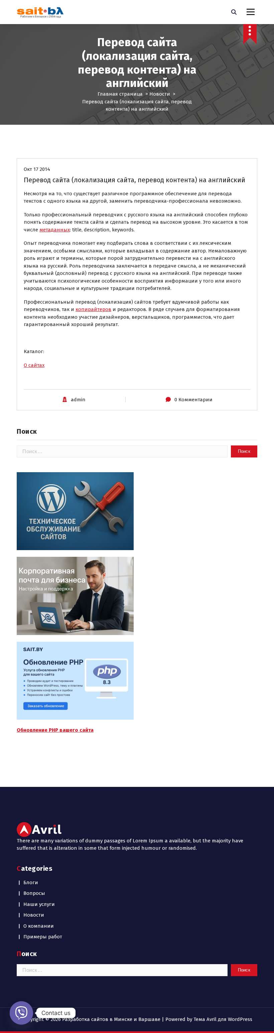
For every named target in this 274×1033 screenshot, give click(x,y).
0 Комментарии (193, 400)
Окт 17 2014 (37, 169)
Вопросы (34, 893)
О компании (38, 926)
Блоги (30, 883)
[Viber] (21, 1013)
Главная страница (120, 94)
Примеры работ (42, 937)
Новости (159, 94)
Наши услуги (39, 904)
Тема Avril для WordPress (222, 1019)
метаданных (54, 230)
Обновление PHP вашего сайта (55, 730)
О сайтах (34, 365)
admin (78, 400)
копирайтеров (93, 309)
